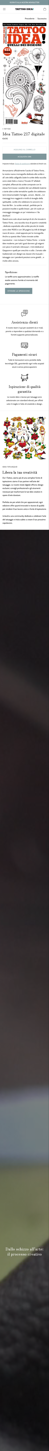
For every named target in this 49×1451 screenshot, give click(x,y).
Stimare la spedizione (19, 291)
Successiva (41, 18)
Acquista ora (24, 157)
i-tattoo (7, 129)
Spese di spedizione (22, 164)
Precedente (29, 18)
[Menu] (4, 9)
